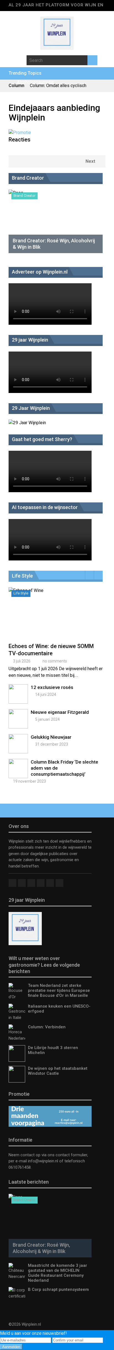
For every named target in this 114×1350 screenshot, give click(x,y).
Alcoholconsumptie (35, 82)
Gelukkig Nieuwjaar (51, 737)
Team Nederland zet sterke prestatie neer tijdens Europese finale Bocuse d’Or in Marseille (59, 990)
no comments (55, 661)
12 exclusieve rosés (52, 687)
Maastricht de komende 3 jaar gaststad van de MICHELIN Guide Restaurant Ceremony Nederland (57, 1273)
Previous (89, 575)
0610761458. (20, 1167)
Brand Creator (24, 195)
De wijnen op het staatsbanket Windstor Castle (57, 1071)
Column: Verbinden (47, 1026)
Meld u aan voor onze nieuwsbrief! (33, 1333)
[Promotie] (20, 132)
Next (90, 161)
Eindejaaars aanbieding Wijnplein (54, 113)
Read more (57, 619)
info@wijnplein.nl (43, 1160)
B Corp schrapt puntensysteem (58, 1289)
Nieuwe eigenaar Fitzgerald (60, 712)
